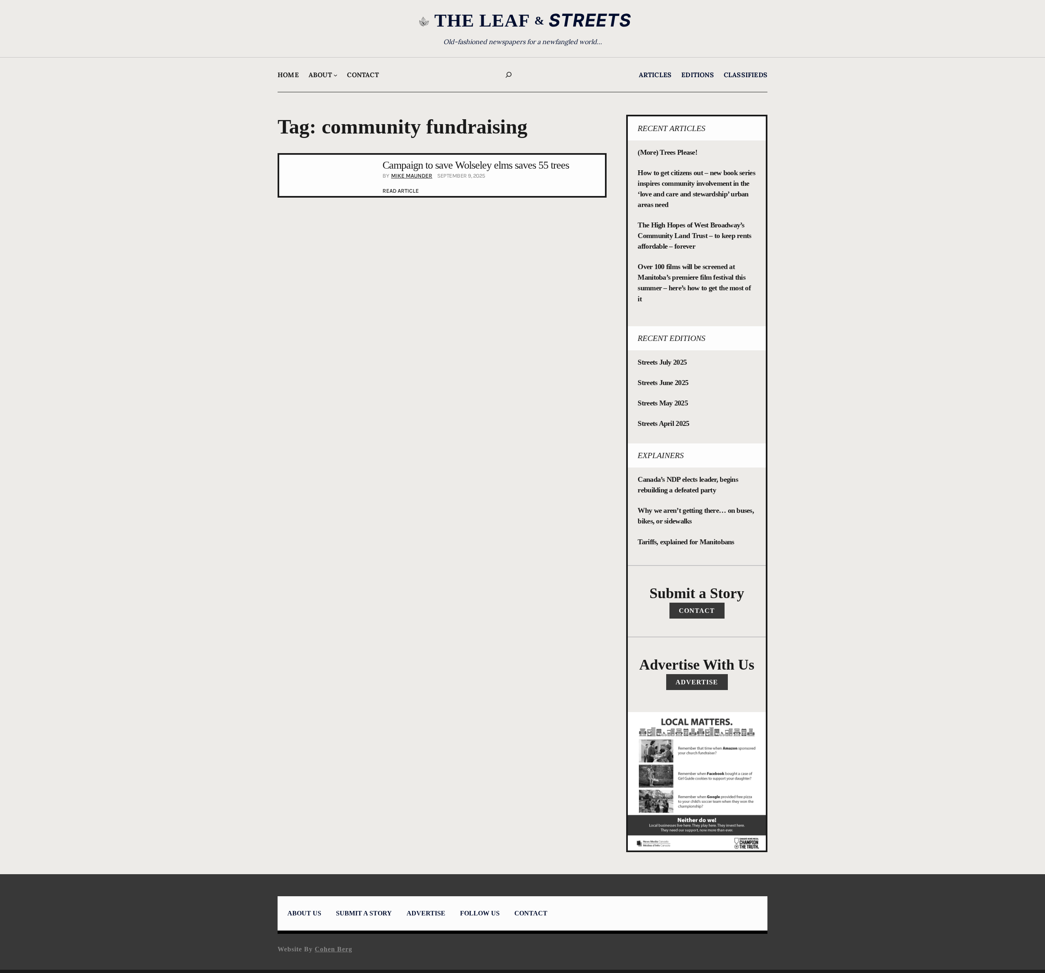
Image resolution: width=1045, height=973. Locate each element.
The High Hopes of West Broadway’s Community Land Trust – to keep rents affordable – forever (694, 235)
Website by (315, 949)
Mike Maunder (411, 175)
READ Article (400, 191)
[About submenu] (336, 75)
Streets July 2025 (662, 362)
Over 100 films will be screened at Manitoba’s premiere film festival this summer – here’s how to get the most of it (694, 283)
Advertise (697, 682)
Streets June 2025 (663, 383)
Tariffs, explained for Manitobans (686, 542)
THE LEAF (482, 20)
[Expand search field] (508, 75)
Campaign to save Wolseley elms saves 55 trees (475, 165)
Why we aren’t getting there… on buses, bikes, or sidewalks (696, 515)
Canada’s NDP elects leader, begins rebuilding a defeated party (688, 484)
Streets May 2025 (662, 403)
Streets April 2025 (663, 423)
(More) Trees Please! (667, 152)
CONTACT (697, 610)
